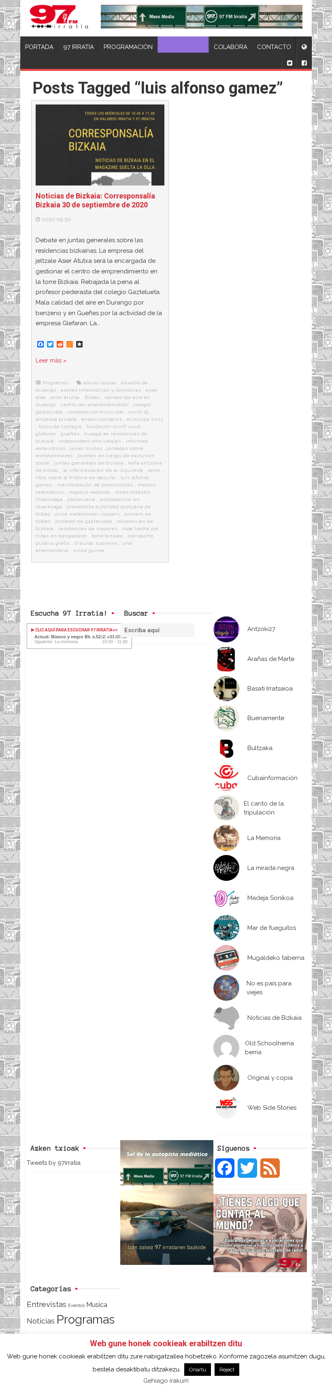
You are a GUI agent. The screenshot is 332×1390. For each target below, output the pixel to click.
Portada (39, 47)
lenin (154, 470)
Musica (96, 1304)
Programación (128, 47)
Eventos (76, 1305)
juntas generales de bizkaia (89, 463)
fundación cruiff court (114, 426)
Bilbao (92, 397)
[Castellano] (304, 44)
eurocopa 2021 (145, 419)
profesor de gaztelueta (83, 521)
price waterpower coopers (87, 514)
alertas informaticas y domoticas (101, 390)
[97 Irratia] (59, 18)
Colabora (230, 47)
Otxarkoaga (49, 499)
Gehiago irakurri (166, 1380)
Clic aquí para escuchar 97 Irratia (73, 630)
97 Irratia (78, 47)
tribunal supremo (96, 543)
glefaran (46, 434)
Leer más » (51, 360)
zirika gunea (88, 550)
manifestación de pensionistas (95, 485)
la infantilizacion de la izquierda (103, 470)
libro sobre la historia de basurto (76, 477)
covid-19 (138, 412)
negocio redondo (89, 492)
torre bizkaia (107, 536)
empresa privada (56, 419)
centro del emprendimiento (95, 404)
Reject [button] (226, 1370)
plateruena (81, 499)
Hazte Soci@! (183, 47)
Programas (55, 383)
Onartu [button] (197, 1370)
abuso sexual (100, 383)
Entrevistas (46, 1304)
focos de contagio (60, 426)
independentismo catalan (89, 441)
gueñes (70, 434)
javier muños (86, 448)
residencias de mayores (88, 528)
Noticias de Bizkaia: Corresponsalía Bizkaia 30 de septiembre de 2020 (95, 200)
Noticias (41, 1321)
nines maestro (132, 492)
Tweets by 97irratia (54, 1162)
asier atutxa (65, 397)
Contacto (274, 47)
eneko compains (101, 419)
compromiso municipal (95, 412)
